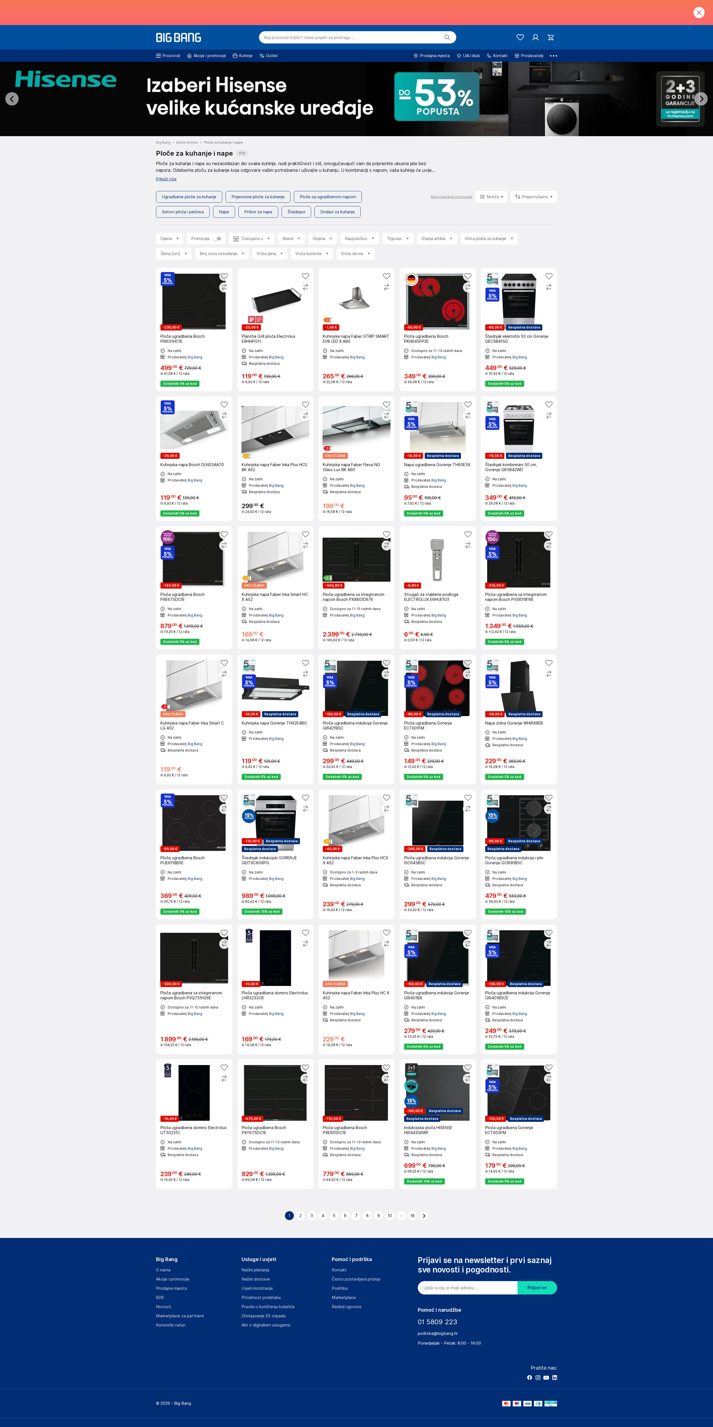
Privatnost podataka (261, 1297)
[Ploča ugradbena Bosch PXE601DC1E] (356, 1124)
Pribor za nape (258, 211)
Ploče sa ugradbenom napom (328, 196)
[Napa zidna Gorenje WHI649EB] (519, 719)
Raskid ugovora (346, 1306)
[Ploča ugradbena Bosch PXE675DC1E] (194, 587)
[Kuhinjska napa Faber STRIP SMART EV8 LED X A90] (356, 329)
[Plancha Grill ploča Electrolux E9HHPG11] (275, 329)
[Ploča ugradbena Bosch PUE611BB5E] (194, 854)
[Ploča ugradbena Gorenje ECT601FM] (438, 719)
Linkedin (554, 1377)
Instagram (537, 1377)
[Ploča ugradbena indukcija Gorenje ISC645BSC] (438, 854)
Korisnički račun (170, 1325)
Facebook (529, 1377)
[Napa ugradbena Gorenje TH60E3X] (438, 458)
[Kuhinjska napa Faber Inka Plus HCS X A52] (356, 854)
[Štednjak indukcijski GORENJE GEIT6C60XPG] (275, 854)
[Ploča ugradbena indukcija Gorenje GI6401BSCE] (519, 989)
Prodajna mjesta (171, 1288)
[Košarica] (550, 37)
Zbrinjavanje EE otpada (263, 1315)
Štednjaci (296, 211)
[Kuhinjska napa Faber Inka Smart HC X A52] (275, 587)
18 (413, 1215)
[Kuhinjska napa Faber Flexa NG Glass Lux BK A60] (356, 458)
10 (390, 1215)
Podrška (340, 1288)
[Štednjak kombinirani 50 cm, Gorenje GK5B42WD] (519, 458)
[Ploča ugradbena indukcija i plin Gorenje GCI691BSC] (519, 854)
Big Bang (195, 357)
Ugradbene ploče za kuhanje (189, 196)
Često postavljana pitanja (356, 1279)
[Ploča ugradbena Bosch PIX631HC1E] (194, 329)
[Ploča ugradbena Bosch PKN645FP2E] (438, 329)
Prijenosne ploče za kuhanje (258, 196)
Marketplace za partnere (180, 1315)
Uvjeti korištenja (257, 1288)
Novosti (163, 1306)
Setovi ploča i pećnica (183, 211)
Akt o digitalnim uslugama (265, 1325)
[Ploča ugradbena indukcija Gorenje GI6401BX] (438, 989)
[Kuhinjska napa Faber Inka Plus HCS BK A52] (275, 458)
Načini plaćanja (255, 1269)
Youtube (546, 1377)
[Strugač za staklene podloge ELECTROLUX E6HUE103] (438, 587)
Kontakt (339, 1269)
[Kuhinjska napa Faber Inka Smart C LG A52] (194, 719)
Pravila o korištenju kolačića (267, 1306)
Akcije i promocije (172, 1279)
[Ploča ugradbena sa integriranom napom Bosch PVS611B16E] (519, 587)
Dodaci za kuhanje (337, 211)
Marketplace (344, 1297)
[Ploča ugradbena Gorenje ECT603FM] (519, 1124)
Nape (224, 211)
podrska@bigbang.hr (438, 1333)
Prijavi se (537, 1287)
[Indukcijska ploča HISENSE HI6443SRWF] (438, 1124)
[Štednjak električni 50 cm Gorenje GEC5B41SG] (519, 329)
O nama (163, 1269)
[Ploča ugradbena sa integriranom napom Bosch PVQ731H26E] (194, 989)
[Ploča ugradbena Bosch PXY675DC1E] (275, 1124)
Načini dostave (255, 1279)
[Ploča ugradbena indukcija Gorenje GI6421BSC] (356, 719)
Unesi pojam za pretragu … (309, 37)
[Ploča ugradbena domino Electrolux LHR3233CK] (275, 989)
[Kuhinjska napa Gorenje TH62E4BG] (275, 719)
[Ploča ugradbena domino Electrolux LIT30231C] (194, 1124)
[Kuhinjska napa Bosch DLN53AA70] (194, 458)
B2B (160, 1297)
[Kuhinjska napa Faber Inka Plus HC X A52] (356, 989)
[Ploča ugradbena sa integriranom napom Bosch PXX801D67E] (356, 587)
